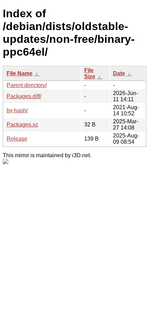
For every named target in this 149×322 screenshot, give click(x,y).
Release (17, 139)
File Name (20, 73)
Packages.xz (22, 124)
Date (119, 73)
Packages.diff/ (24, 96)
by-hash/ (17, 110)
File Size (89, 73)
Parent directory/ (27, 85)
